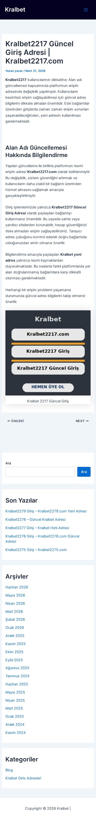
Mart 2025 (14, 708)
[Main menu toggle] (86, 10)
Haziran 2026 (16, 587)
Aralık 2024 (14, 724)
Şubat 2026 (15, 619)
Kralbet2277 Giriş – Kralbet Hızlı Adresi (37, 528)
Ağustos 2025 (17, 668)
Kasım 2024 (15, 732)
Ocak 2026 (14, 627)
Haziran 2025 (16, 684)
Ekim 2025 (14, 652)
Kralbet (15, 9)
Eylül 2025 (14, 660)
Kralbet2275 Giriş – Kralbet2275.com (36, 550)
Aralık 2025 (14, 635)
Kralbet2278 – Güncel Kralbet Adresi (35, 519)
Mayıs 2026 (15, 595)
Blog (9, 770)
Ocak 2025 (14, 716)
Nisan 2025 (15, 700)
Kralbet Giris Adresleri (23, 778)
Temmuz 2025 (17, 676)
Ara (8, 463)
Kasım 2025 (15, 644)
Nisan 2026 (15, 603)
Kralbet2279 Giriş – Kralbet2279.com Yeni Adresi (45, 511)
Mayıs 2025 (15, 692)
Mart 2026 (14, 611)
